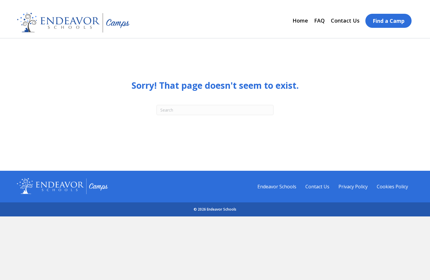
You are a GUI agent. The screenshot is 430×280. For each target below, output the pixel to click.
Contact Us (345, 20)
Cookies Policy (392, 186)
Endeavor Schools (276, 186)
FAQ (319, 20)
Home (300, 20)
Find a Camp (389, 20)
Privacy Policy (353, 186)
